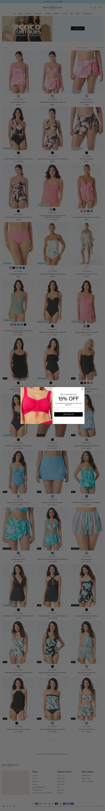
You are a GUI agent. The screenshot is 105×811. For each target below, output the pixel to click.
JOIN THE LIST (68, 414)
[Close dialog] (82, 389)
